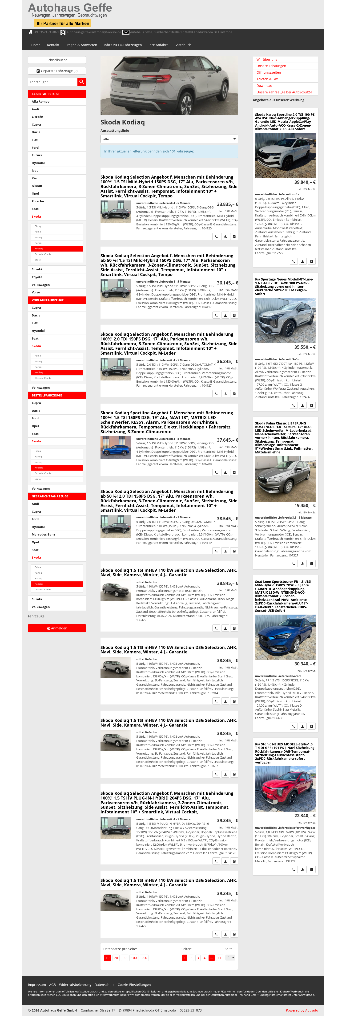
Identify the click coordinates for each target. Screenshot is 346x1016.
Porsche (38, 201)
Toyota (37, 277)
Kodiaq (39, 248)
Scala (38, 259)
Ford (35, 148)
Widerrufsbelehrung (75, 984)
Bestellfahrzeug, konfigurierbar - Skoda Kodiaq (169, 204)
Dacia (36, 132)
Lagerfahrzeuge (45, 94)
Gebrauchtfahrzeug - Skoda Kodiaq (169, 596)
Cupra (36, 125)
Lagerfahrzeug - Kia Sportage (285, 342)
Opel (35, 194)
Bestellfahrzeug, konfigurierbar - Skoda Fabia (285, 493)
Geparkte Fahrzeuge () (59, 70)
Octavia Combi (43, 254)
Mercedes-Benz (43, 534)
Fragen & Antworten (81, 45)
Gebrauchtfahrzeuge (50, 496)
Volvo (36, 292)
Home (35, 45)
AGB (52, 984)
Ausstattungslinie (115, 130)
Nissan (37, 186)
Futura (37, 155)
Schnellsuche (57, 60)
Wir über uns (267, 59)
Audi (35, 109)
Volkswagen (41, 285)
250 (144, 958)
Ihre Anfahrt (158, 45)
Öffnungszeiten (269, 72)
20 (116, 958)
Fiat (35, 140)
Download (264, 85)
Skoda (36, 217)
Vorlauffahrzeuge (48, 300)
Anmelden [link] (59, 628)
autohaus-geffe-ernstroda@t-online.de (94, 32)
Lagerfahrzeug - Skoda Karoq (285, 187)
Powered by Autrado (302, 1010)
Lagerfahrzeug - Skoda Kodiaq (169, 904)
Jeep (35, 170)
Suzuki (37, 269)
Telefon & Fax (267, 79)
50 (124, 958)
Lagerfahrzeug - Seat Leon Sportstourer (285, 653)
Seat (35, 209)
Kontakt (53, 45)
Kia (34, 178)
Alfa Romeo (40, 102)
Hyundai (38, 163)
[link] (216, 236)
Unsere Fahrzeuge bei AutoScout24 (284, 92)
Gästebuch (182, 45)
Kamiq (38, 237)
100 (134, 958)
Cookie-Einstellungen (134, 984)
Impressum (37, 984)
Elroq (38, 226)
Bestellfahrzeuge (47, 395)
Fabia (38, 231)
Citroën (37, 117)
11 (219, 958)
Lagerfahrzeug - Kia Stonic (285, 806)
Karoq (38, 242)
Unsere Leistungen (271, 66)
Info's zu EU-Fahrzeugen (123, 45)
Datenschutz (104, 984)
